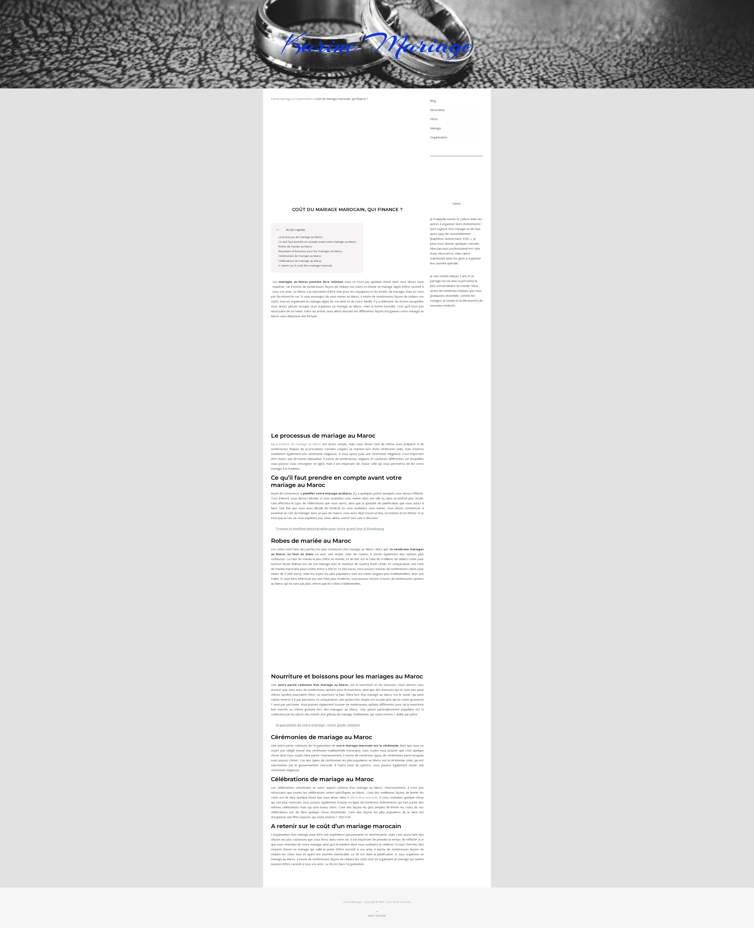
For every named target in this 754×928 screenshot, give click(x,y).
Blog (433, 101)
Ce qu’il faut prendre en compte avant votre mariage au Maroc (317, 241)
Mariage (435, 128)
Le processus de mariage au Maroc (300, 237)
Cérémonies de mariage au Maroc (299, 255)
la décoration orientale (362, 797)
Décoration (437, 110)
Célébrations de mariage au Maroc (300, 260)
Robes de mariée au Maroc (295, 246)
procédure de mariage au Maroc (298, 444)
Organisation (303, 99)
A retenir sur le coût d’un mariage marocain (305, 265)
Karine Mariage (377, 44)
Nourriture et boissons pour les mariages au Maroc (310, 251)
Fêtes (434, 119)
